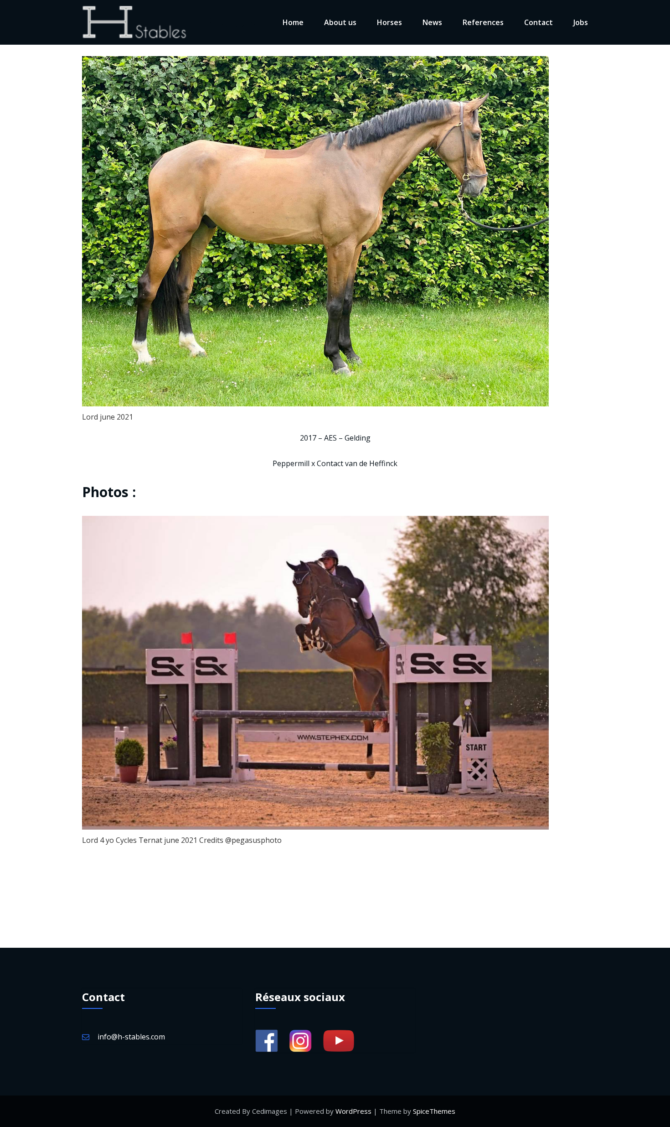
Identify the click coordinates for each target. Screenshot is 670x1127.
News (432, 22)
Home (293, 22)
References (483, 22)
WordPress (353, 1111)
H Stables (225, 22)
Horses (389, 22)
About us (340, 22)
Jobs (580, 22)
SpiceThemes (434, 1111)
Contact (538, 22)
